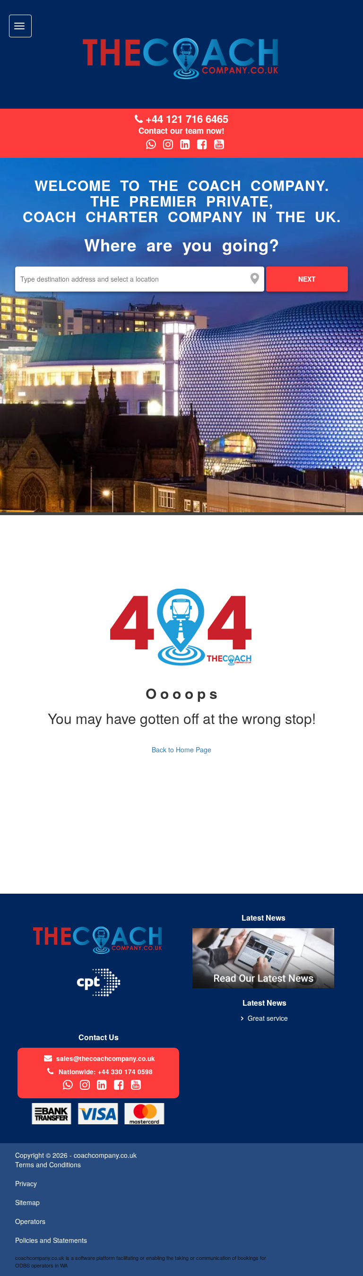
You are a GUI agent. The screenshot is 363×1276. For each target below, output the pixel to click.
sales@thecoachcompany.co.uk (105, 1058)
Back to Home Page (181, 749)
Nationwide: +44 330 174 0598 (106, 1071)
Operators (30, 1221)
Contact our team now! (181, 130)
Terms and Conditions (48, 1164)
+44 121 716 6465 (185, 118)
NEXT (307, 279)
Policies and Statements (51, 1240)
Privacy (26, 1183)
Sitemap (27, 1202)
